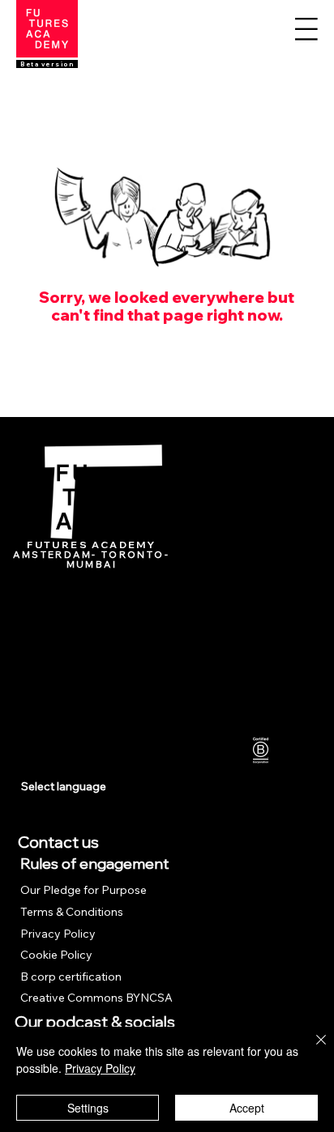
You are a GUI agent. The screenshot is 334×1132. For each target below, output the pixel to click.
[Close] (311, 1049)
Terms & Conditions (71, 911)
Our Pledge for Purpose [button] (84, 890)
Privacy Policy (58, 933)
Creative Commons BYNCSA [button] (96, 997)
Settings (88, 1108)
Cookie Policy (56, 954)
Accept (246, 1108)
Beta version (47, 64)
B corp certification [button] (71, 976)
